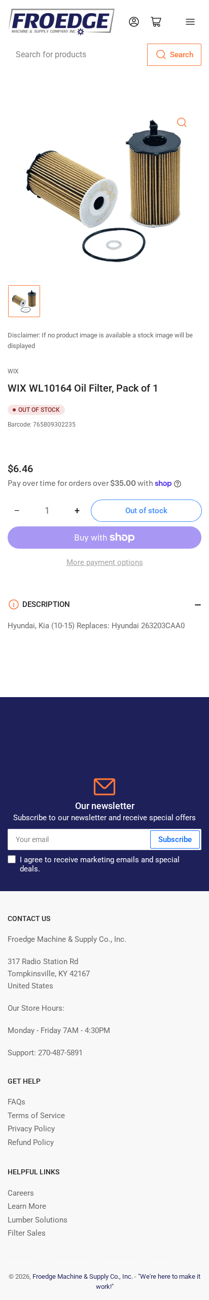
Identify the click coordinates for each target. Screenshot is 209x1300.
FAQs (16, 1101)
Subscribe (175, 839)
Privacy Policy (31, 1128)
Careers (21, 1193)
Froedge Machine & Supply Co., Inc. (82, 1276)
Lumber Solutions (37, 1220)
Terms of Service (36, 1115)
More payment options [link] (104, 562)
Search (181, 54)
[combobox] (104, 55)
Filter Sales (27, 1233)
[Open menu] (190, 22)
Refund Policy (31, 1142)
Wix (13, 371)
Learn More (27, 1206)
